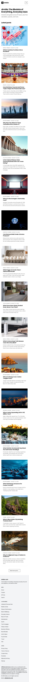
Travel (2, 639)
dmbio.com (4, 579)
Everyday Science (5, 614)
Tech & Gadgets (5, 624)
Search (3, 597)
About (2, 590)
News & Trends (4, 616)
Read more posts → (14, 570)
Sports (2, 621)
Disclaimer (3, 655)
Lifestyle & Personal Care (7, 604)
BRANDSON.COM (9, 678)
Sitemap (3, 660)
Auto (2, 641)
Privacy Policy (4, 648)
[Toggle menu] (26, 2)
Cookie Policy (4, 653)
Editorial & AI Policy (5, 658)
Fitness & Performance (6, 609)
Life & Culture (4, 634)
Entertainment (4, 619)
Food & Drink (4, 636)
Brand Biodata (4, 631)
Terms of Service (5, 651)
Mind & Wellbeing (5, 611)
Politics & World (4, 626)
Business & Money (5, 629)
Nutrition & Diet (4, 606)
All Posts (3, 595)
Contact (3, 592)
